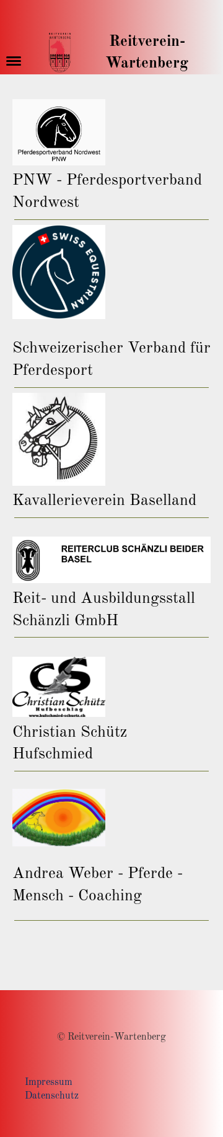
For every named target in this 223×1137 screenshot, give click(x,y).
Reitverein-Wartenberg (146, 52)
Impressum (48, 1082)
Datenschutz (52, 1096)
